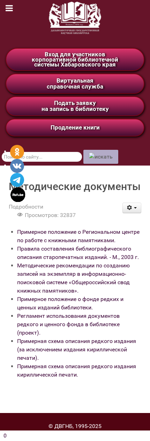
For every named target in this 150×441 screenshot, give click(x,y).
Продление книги (75, 127)
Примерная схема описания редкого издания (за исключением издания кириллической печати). (76, 349)
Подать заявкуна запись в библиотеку (75, 105)
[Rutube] (18, 194)
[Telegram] (17, 179)
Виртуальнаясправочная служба (75, 83)
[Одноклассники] (17, 151)
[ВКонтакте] (17, 165)
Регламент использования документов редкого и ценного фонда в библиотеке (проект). (68, 324)
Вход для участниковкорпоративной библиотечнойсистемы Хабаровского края (75, 59)
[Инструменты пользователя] (132, 208)
